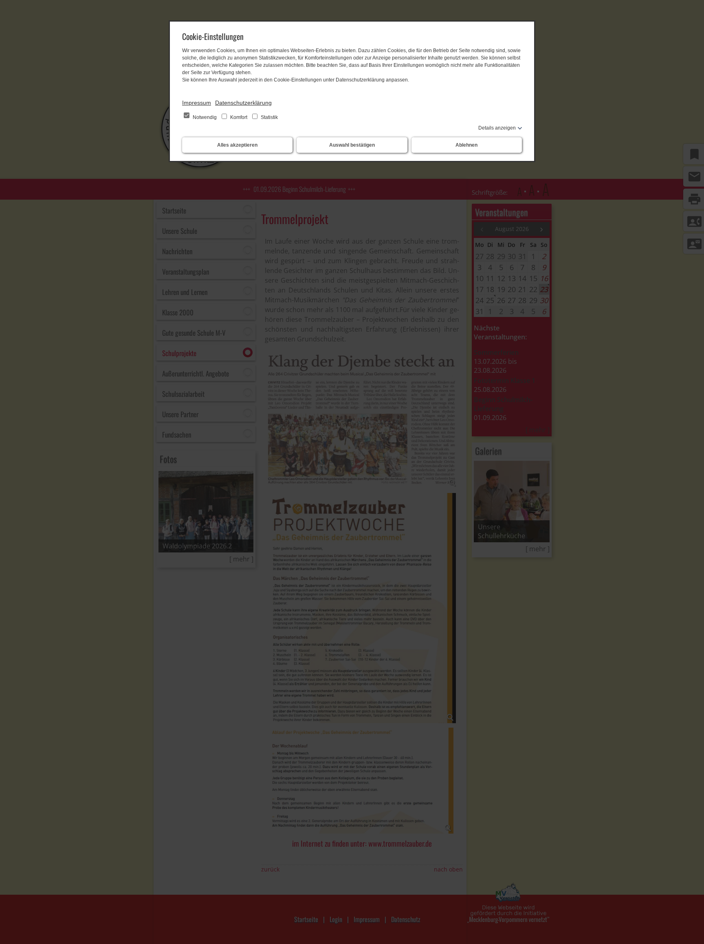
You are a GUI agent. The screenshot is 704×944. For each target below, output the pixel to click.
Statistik (269, 117)
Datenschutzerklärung (243, 102)
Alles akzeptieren (237, 145)
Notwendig (204, 117)
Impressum (196, 102)
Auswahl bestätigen (352, 145)
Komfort (239, 117)
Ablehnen (466, 145)
